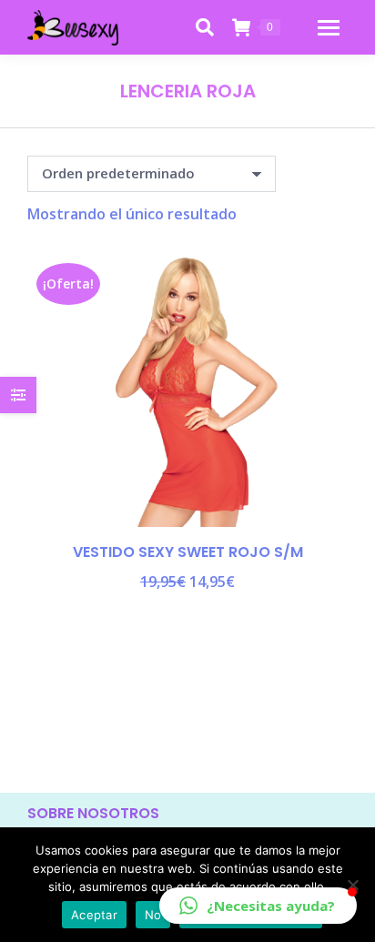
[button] (258, 905)
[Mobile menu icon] (328, 27)
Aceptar (94, 914)
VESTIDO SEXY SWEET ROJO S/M (188, 552)
